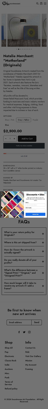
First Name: (29, 207)
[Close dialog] (45, 193)
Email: (27, 202)
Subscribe (35, 214)
